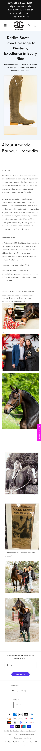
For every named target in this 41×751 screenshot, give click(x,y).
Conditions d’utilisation (13, 742)
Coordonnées (22, 746)
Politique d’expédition (30, 742)
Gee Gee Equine (15, 731)
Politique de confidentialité (22, 738)
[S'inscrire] (33, 665)
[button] (5, 26)
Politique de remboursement (24, 734)
